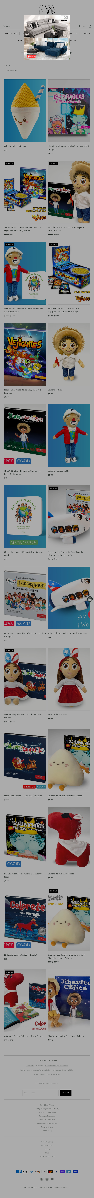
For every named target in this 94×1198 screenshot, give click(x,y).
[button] (66, 17)
